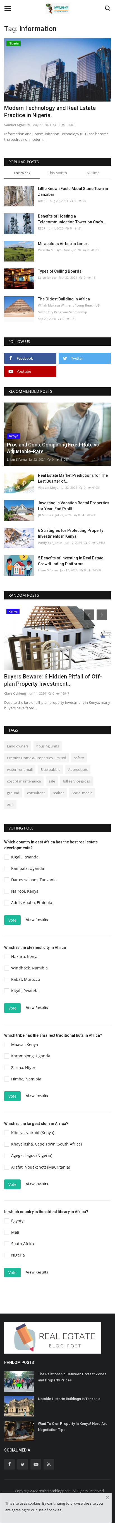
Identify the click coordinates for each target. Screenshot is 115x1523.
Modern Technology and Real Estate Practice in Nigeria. (50, 112)
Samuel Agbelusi (17, 125)
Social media (82, 792)
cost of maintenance (24, 781)
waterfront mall (20, 769)
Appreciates (78, 769)
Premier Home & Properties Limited (36, 757)
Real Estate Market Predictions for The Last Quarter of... (73, 478)
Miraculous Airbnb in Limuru (64, 243)
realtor (58, 792)
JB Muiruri (45, 515)
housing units (47, 746)
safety (79, 757)
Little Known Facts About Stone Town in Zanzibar (73, 191)
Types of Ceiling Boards (60, 271)
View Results (37, 919)
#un (10, 804)
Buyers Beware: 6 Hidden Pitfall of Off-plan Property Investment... (53, 680)
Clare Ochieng (15, 693)
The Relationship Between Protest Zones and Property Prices (72, 1377)
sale (52, 781)
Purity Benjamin (50, 542)
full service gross (76, 781)
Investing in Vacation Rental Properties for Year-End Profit (73, 506)
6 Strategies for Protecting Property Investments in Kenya (70, 533)
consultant (36, 792)
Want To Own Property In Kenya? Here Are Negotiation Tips (72, 1426)
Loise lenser (47, 277)
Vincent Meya (48, 487)
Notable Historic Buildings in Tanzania (69, 1399)
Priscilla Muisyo (50, 250)
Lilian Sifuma (17, 459)
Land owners (17, 746)
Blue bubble (50, 769)
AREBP (42, 201)
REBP (41, 228)
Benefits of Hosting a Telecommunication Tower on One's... (72, 219)
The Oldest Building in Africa (64, 299)
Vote (12, 920)
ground (13, 792)
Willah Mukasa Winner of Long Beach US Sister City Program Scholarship (69, 308)
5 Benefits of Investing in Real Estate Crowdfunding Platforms (70, 561)
